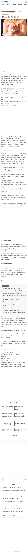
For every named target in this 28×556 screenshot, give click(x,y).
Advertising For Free (8, 493)
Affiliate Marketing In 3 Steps (10, 515)
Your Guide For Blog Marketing (10, 506)
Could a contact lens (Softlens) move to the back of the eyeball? (7, 423)
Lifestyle (9, 4)
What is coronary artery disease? (21, 430)
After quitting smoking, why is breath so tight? (7, 407)
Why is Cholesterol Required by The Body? (13, 290)
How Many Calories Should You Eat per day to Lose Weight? (14, 296)
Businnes (3, 4)
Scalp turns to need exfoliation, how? (12, 293)
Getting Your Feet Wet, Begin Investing (12, 487)
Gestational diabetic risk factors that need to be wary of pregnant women (7, 415)
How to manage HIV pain (6, 430)
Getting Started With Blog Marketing (11, 498)
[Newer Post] (3, 479)
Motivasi (20, 4)
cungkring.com (17, 551)
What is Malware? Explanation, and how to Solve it (13, 304)
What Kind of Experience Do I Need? (12, 299)
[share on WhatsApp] (12, 17)
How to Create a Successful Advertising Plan (13, 496)
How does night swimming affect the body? (20, 408)
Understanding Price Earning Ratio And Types (14, 490)
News (25, 4)
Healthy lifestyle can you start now (11, 288)
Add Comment (5, 14)
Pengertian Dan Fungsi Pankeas (11, 307)
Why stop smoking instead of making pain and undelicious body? (20, 415)
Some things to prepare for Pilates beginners (14, 312)
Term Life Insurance (8, 301)
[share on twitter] (18, 17)
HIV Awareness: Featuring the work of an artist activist (20, 423)
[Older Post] (25, 479)
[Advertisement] (14, 52)
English (15, 4)
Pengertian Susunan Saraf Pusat (11, 310)
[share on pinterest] (15, 17)
